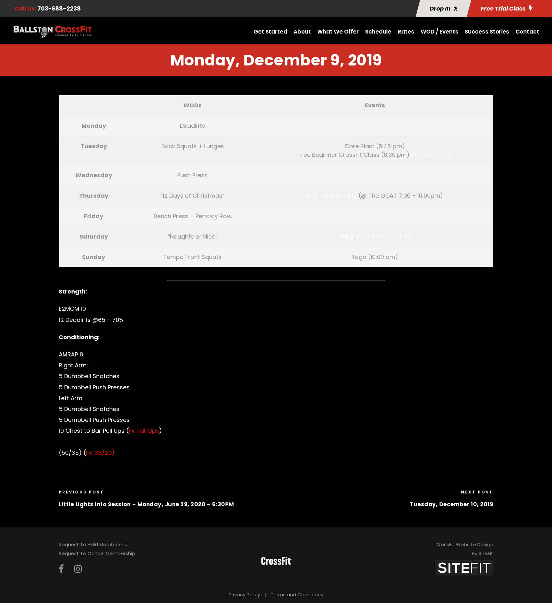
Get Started (270, 31)
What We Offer (338, 31)
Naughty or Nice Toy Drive (374, 236)
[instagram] (78, 569)
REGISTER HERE (431, 155)
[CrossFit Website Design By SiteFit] (463, 567)
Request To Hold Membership (94, 544)
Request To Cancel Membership (97, 553)
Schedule (378, 31)
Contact (527, 31)
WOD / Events (439, 31)
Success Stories (487, 31)
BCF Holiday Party (332, 196)
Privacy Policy (244, 594)
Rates (406, 31)
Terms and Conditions (297, 594)
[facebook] (61, 569)
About (302, 31)
